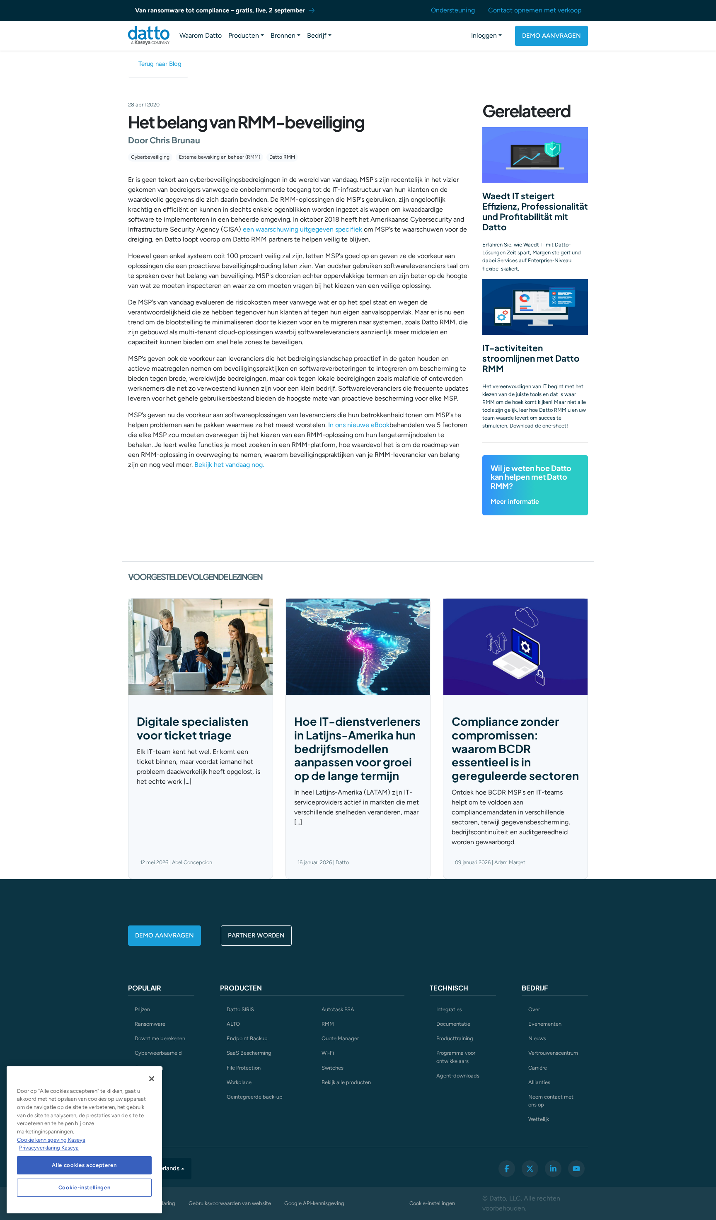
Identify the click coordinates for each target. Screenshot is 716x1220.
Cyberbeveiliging (150, 157)
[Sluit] (152, 1079)
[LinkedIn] (553, 1168)
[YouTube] (576, 1168)
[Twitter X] (530, 1168)
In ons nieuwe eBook (358, 425)
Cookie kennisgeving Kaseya (51, 1140)
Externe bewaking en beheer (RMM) (219, 157)
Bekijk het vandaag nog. (229, 465)
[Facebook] (506, 1168)
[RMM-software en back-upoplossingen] (148, 35)
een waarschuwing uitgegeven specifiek (302, 229)
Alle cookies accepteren (84, 1165)
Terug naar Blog (159, 64)
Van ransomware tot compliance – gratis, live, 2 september (220, 10)
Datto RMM (282, 157)
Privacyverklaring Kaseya (49, 1148)
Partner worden (256, 935)
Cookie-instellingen (432, 1203)
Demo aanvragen (551, 35)
